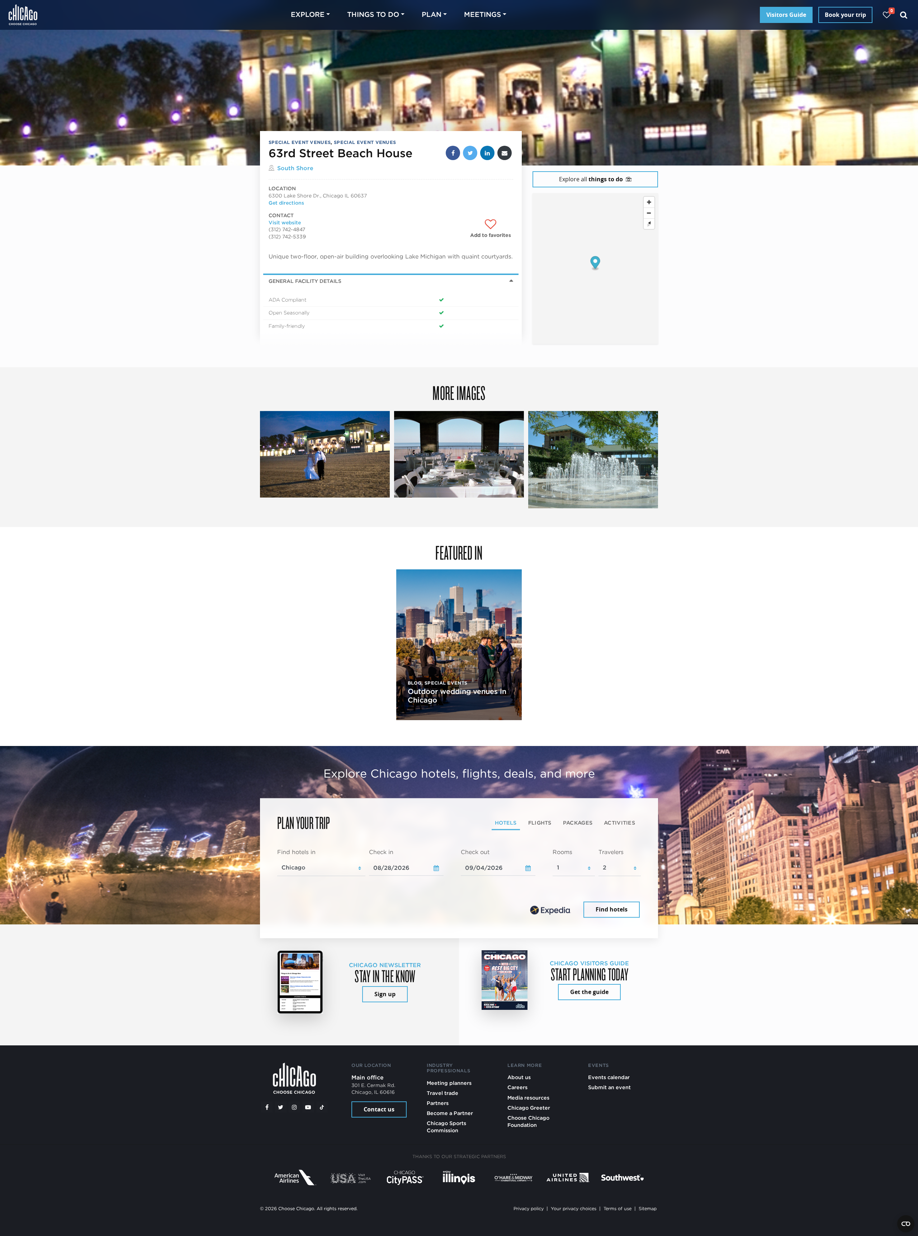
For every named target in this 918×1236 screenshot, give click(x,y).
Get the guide (589, 992)
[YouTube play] (308, 1107)
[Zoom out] (649, 212)
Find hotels (612, 910)
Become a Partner (450, 1113)
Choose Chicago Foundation (528, 1121)
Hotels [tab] (506, 823)
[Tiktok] (322, 1107)
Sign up (385, 994)
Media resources (528, 1098)
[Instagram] (294, 1107)
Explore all (591, 179)
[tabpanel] (459, 884)
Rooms (562, 852)
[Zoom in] (649, 202)
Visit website (285, 222)
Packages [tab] (577, 823)
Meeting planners (449, 1083)
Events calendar (609, 1077)
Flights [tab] (540, 823)
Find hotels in (296, 852)
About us (519, 1077)
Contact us (379, 1109)
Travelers (611, 852)
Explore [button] (308, 14)
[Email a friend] (504, 153)
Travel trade (442, 1093)
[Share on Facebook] (453, 153)
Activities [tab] (619, 823)
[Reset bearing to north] (649, 223)
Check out (475, 852)
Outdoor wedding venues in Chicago (457, 695)
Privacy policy (529, 1208)
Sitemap (648, 1208)
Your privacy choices (573, 1208)
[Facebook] (267, 1107)
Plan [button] (431, 14)
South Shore (295, 168)
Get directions (286, 203)
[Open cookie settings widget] (905, 1223)
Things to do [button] (373, 14)
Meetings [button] (482, 14)
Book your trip (845, 15)
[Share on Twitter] (470, 153)
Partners (438, 1103)
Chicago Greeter (528, 1108)
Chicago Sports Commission (446, 1126)
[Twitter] (281, 1107)
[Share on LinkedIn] (487, 153)
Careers (517, 1087)
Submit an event (609, 1087)
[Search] (903, 15)
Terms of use (617, 1208)
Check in (381, 852)
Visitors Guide (786, 15)
